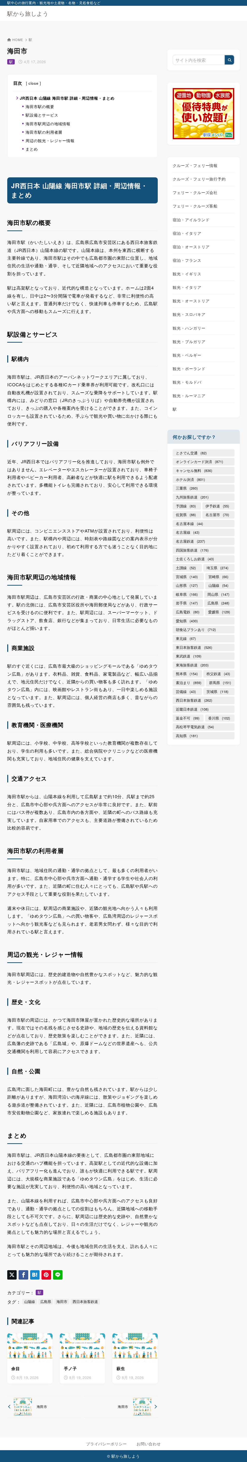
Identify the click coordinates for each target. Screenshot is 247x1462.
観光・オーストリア (191, 300)
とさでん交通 (191, 452)
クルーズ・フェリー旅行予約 (199, 178)
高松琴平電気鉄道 (195, 726)
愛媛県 (219, 611)
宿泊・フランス (187, 260)
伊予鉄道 (217, 505)
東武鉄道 (188, 655)
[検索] (229, 60)
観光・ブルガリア (189, 341)
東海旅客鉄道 (192, 664)
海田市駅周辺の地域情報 (48, 123)
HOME (17, 39)
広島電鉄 (187, 611)
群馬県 (220, 682)
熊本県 (187, 673)
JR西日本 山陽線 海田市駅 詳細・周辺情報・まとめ (67, 98)
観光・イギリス (187, 273)
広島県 (45, 1301)
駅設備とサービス (42, 115)
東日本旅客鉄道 (194, 647)
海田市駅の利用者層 (44, 132)
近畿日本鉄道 (192, 709)
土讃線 (186, 567)
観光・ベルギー (187, 355)
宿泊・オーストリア (191, 246)
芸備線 (186, 691)
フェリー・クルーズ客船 (195, 205)
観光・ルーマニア (189, 395)
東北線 (186, 638)
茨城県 (217, 691)
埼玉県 (217, 567)
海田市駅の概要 (40, 106)
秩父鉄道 (218, 673)
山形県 (187, 585)
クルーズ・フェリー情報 (195, 165)
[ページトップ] (236, 1451)
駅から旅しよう (28, 13)
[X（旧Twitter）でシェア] (12, 1275)
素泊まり (188, 682)
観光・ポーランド (189, 368)
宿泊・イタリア (187, 233)
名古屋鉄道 (190, 541)
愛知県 (187, 620)
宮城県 (187, 576)
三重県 (187, 488)
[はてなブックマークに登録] (35, 1275)
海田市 (61, 1301)
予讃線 (186, 505)
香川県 (219, 718)
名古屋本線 (189, 523)
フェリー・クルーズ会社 (195, 192)
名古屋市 (217, 514)
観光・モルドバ (187, 382)
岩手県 (187, 602)
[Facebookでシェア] (23, 1275)
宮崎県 (218, 576)
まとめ (32, 149)
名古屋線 (187, 532)
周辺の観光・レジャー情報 (50, 140)
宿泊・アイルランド (191, 219)
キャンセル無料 (194, 470)
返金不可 (187, 718)
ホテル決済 (190, 479)
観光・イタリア (187, 287)
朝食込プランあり (196, 629)
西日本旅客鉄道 (85, 1301)
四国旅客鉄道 (192, 550)
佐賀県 (186, 514)
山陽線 (29, 1301)
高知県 (187, 735)
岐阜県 (187, 594)
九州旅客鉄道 (192, 496)
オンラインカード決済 (199, 461)
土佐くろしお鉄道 (195, 558)
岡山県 (218, 594)
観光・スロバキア (189, 314)
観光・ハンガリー (189, 328)
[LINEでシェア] (57, 1275)
